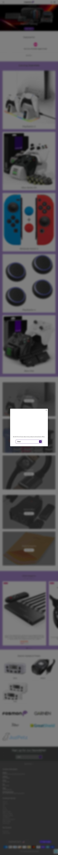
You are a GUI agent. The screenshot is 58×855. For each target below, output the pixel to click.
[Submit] (40, 441)
